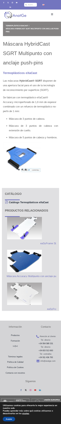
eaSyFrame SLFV (50, 243)
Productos (15, 335)
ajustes (25, 413)
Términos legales (15, 357)
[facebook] (3, 2)
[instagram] (12, 2)
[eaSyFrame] (23, 294)
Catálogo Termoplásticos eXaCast (29, 202)
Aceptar (9, 419)
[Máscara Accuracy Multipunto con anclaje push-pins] (23, 261)
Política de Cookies (15, 367)
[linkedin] (10, 7)
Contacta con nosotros (15, 373)
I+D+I (15, 346)
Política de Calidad (15, 362)
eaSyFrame (53, 309)
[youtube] (16, 2)
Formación (15, 341)
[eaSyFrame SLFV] (23, 228)
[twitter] (8, 2)
